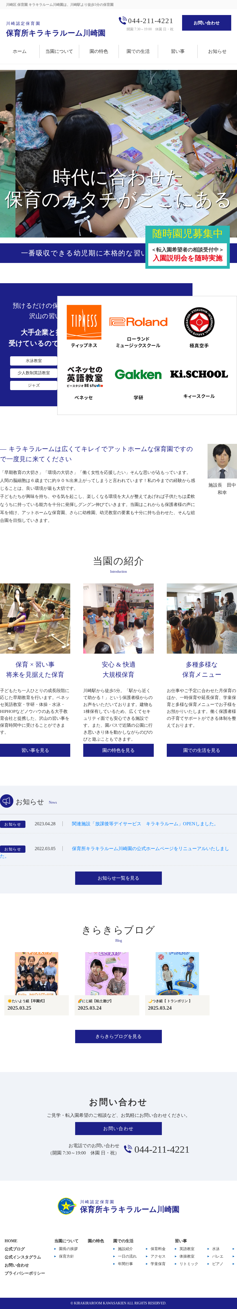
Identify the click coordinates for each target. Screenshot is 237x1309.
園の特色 (99, 51)
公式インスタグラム (23, 1257)
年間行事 (125, 1264)
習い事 (178, 51)
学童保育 (158, 1264)
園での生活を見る (201, 750)
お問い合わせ (207, 23)
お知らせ (217, 51)
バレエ (217, 1256)
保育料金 (158, 1249)
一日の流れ (127, 1256)
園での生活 (138, 51)
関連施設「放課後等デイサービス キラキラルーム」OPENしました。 (145, 823)
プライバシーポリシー (25, 1273)
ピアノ (217, 1264)
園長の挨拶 (68, 1249)
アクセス (158, 1256)
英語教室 (187, 1249)
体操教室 (187, 1256)
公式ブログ (15, 1249)
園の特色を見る (118, 750)
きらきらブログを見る (118, 1036)
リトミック (188, 1264)
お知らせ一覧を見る (118, 878)
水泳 (216, 1249)
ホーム (20, 51)
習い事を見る (35, 750)
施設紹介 (125, 1249)
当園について (59, 51)
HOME (11, 1241)
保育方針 (66, 1256)
